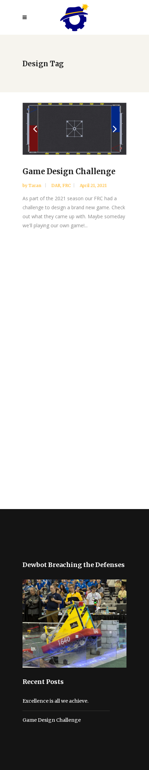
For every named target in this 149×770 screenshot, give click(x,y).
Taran (35, 185)
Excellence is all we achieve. (55, 701)
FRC (66, 185)
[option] (74, 129)
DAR (55, 185)
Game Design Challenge (69, 171)
